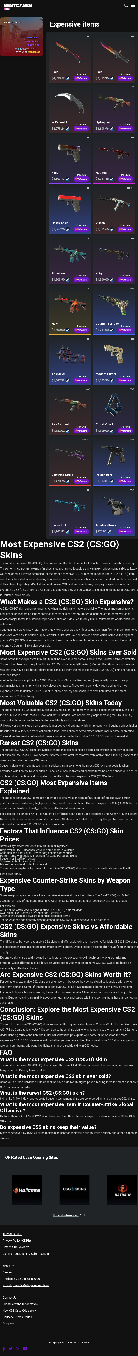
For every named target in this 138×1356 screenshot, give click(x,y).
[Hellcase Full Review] (27, 1182)
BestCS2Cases (81, 1342)
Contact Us (9, 1297)
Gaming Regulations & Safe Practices (26, 1253)
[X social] (10, 1349)
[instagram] (17, 1349)
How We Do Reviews (16, 1247)
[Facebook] (4, 1349)
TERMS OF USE (12, 1234)
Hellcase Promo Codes (17, 1317)
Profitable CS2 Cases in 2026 (21, 1279)
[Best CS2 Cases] (17, 6)
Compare (8, 1323)
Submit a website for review (20, 1304)
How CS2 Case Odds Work (19, 1310)
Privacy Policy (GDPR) (17, 1240)
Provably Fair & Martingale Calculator (26, 1285)
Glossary (8, 1272)
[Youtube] (25, 1349)
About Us (8, 1266)
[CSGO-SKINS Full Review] (75, 1182)
